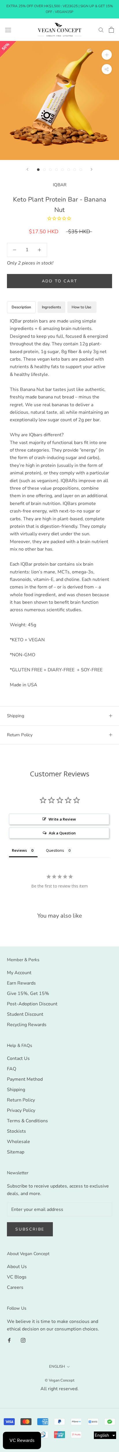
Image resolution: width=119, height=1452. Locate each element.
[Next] (91, 169)
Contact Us (18, 1058)
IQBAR (59, 185)
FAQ (11, 1069)
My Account (19, 973)
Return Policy (20, 735)
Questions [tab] (55, 850)
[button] (105, 1435)
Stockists (16, 1131)
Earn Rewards (21, 983)
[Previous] (27, 169)
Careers (15, 1287)
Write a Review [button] (62, 819)
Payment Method (25, 1079)
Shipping (15, 716)
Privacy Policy (21, 1110)
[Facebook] (9, 1340)
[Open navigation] (8, 29)
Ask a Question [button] (62, 833)
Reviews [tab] (19, 850)
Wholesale (18, 1141)
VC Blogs (17, 1277)
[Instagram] (23, 1340)
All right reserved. (59, 1389)
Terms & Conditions (27, 1121)
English (57, 1366)
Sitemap (15, 1152)
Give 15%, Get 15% (28, 993)
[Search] (101, 29)
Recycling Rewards (27, 1025)
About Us (17, 1266)
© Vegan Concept (60, 1380)
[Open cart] (111, 30)
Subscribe (29, 1229)
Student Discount (25, 1014)
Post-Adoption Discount (32, 1004)
